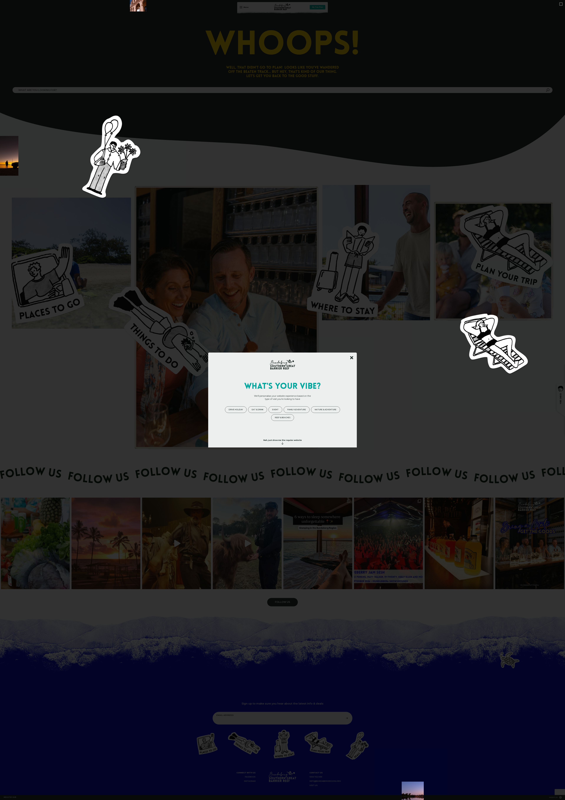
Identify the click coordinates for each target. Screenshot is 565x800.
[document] (282, 400)
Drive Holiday (236, 409)
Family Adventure (296, 409)
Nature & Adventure (325, 409)
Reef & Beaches (282, 417)
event (275, 409)
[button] (561, 4)
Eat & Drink (257, 409)
